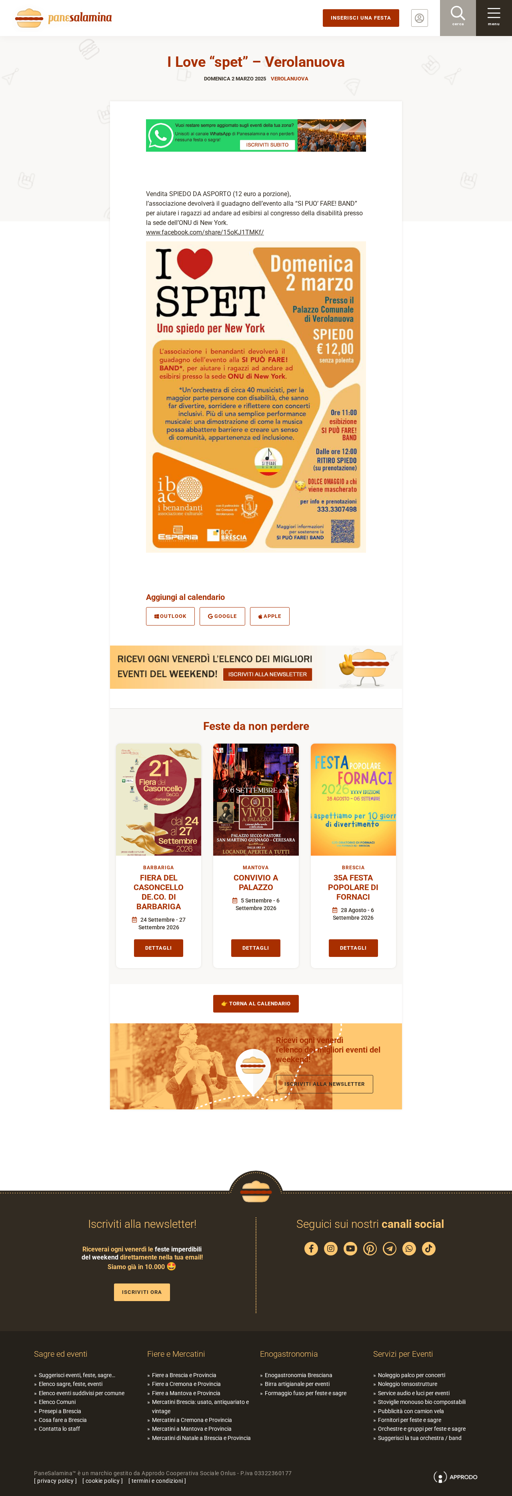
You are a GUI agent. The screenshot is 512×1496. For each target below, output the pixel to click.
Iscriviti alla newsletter (324, 1084)
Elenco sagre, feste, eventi (70, 1384)
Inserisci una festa (361, 18)
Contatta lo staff (59, 1429)
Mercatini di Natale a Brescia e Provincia (201, 1438)
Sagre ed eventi (61, 1354)
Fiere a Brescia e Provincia (184, 1375)
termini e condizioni (157, 1481)
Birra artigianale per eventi (297, 1384)
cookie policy (103, 1481)
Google (225, 616)
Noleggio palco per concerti (411, 1375)
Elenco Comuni (57, 1402)
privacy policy (55, 1481)
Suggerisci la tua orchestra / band (420, 1438)
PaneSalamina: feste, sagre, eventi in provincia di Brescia (62, 18)
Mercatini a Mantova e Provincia (192, 1429)
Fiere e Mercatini (176, 1354)
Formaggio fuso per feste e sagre (305, 1393)
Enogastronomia (289, 1354)
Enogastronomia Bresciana (298, 1375)
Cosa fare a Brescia (63, 1420)
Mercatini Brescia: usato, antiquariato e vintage (200, 1406)
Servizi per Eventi (403, 1354)
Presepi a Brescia (60, 1411)
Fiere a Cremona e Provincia (186, 1384)
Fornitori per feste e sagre (409, 1420)
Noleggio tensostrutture (407, 1384)
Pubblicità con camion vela (411, 1411)
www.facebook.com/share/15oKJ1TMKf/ (205, 232)
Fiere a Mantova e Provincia (186, 1393)
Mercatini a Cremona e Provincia (192, 1420)
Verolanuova (289, 79)
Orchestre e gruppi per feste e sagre (422, 1429)
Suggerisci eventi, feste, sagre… (77, 1375)
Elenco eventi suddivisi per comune (81, 1393)
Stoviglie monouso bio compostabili (422, 1402)
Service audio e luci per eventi (414, 1393)
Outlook (173, 616)
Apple (272, 616)
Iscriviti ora (142, 1292)
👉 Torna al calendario (256, 1004)
